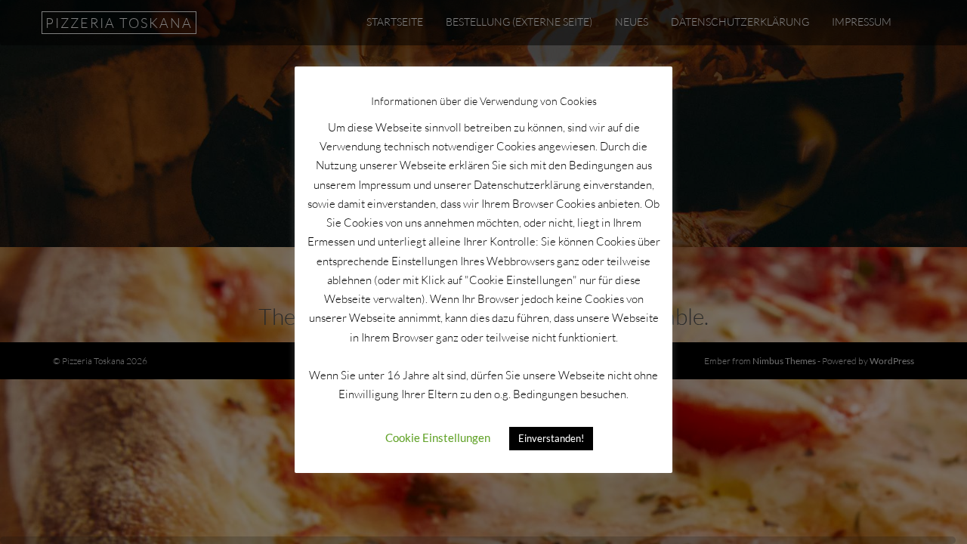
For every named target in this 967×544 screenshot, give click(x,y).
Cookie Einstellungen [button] (437, 437)
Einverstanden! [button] (551, 438)
